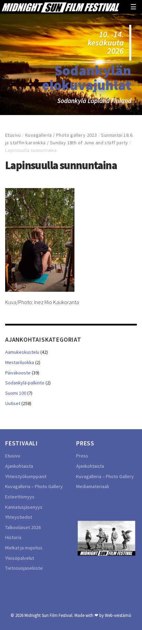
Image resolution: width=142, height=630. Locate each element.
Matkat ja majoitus (23, 548)
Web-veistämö (118, 615)
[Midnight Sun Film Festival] (60, 6)
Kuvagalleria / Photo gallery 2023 (61, 135)
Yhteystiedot (18, 517)
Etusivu (13, 135)
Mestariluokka (19, 362)
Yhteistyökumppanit (26, 476)
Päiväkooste (18, 373)
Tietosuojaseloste (24, 568)
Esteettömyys (19, 497)
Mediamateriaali (92, 486)
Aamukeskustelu (22, 352)
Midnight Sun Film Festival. (48, 615)
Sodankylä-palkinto (24, 383)
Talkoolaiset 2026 (23, 527)
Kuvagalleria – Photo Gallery (34, 486)
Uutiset (12, 403)
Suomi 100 (15, 393)
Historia (13, 537)
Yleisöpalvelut (19, 558)
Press (82, 456)
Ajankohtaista (19, 466)
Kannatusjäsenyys (23, 507)
